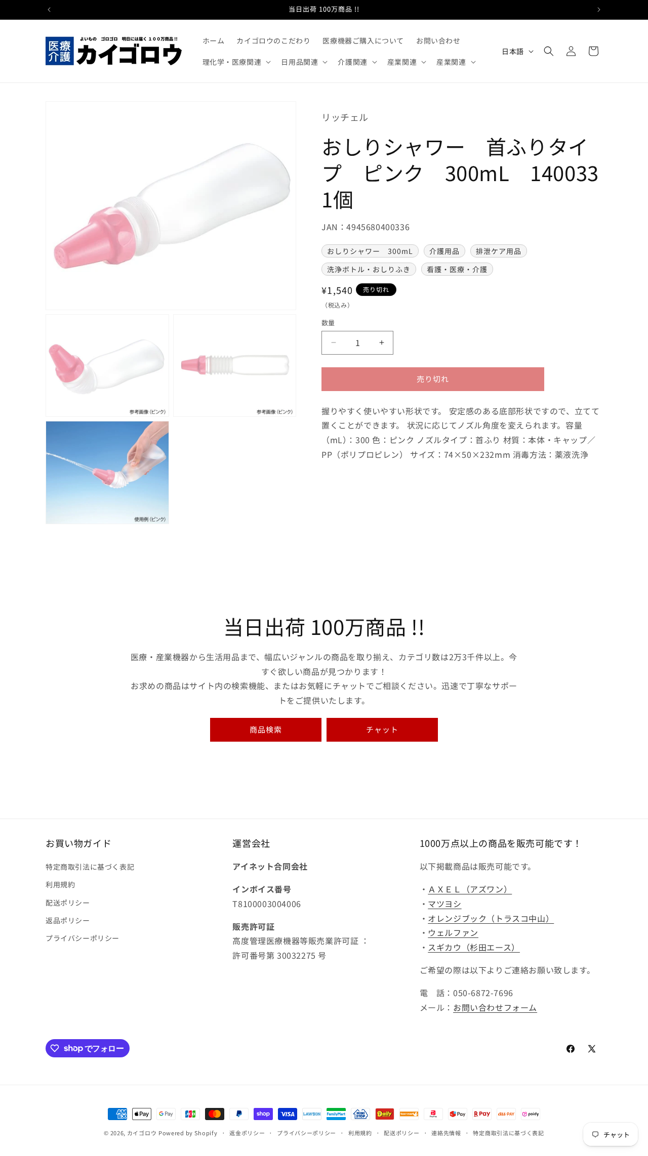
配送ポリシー (68, 902)
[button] (235, 61)
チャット (382, 729)
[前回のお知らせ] (49, 9)
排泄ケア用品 (498, 251)
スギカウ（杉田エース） (474, 947)
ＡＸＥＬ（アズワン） (470, 889)
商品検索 (266, 729)
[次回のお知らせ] (599, 9)
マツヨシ (444, 903)
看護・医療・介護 (457, 269)
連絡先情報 (446, 1132)
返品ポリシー (68, 920)
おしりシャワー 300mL (370, 251)
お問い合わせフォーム (495, 1007)
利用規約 (60, 885)
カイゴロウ (142, 1133)
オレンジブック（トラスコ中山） (491, 918)
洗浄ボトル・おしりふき (369, 269)
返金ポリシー (247, 1132)
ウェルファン (453, 933)
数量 (328, 322)
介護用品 (444, 251)
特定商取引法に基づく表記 (90, 867)
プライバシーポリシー (82, 938)
